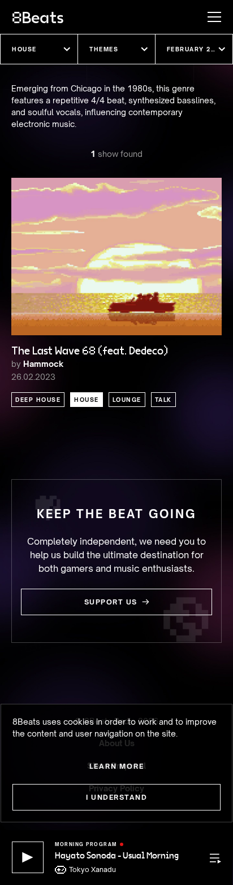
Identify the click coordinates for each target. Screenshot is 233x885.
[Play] (28, 857)
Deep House (38, 399)
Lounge (127, 399)
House (86, 399)
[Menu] (208, 17)
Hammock (43, 364)
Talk (163, 399)
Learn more (116, 766)
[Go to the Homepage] (38, 17)
